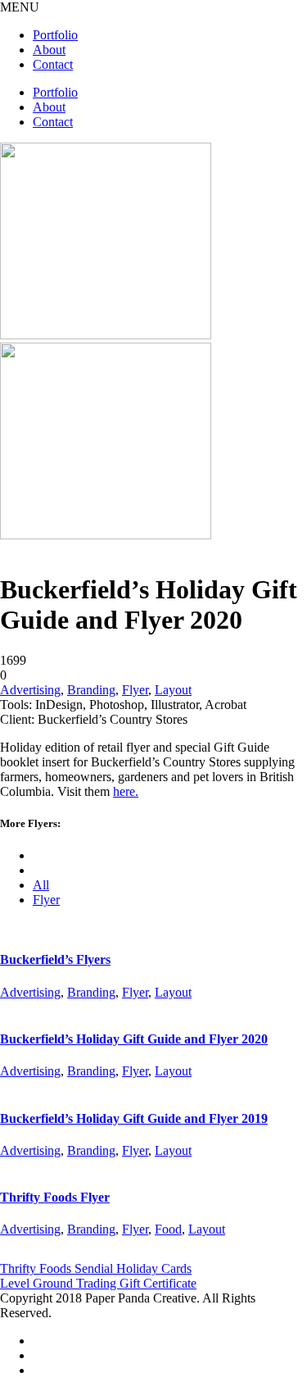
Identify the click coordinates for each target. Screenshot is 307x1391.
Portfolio (55, 35)
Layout (173, 690)
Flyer (135, 690)
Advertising (30, 690)
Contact (53, 64)
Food (168, 1229)
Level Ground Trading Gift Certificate (98, 1283)
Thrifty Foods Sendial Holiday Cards (96, 1268)
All (41, 885)
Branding (91, 690)
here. (125, 791)
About (49, 50)
